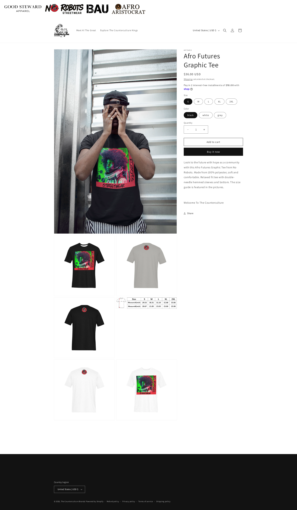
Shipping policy (163, 501)
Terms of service (145, 501)
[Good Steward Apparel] (23, 9)
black (190, 115)
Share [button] (190, 213)
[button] (225, 30)
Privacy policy (128, 501)
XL (219, 101)
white (205, 115)
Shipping (188, 79)
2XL (231, 101)
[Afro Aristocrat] (128, 9)
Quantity (188, 122)
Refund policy (113, 501)
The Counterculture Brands (73, 501)
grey (220, 115)
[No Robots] (64, 9)
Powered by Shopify (94, 501)
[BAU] (97, 9)
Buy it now (213, 152)
